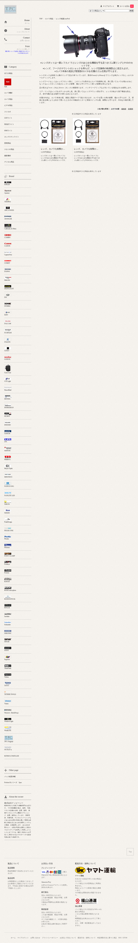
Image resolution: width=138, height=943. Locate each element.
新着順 (130, 109)
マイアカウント (108, 6)
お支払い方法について (68, 938)
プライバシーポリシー (50, 938)
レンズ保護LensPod (63, 19)
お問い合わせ (35, 938)
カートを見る (126, 6)
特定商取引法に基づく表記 (107, 938)
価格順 (123, 109)
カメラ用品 (49, 19)
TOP (40, 19)
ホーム (13, 938)
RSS (119, 938)
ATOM (125, 938)
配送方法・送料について (87, 938)
